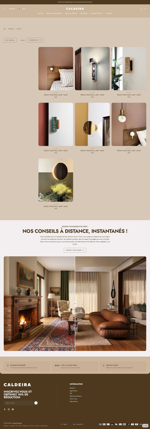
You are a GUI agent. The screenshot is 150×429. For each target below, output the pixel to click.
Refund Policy (74, 401)
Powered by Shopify (17, 423)
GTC (71, 393)
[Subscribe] (36, 402)
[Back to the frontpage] (4, 29)
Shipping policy (25, 425)
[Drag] (75, 303)
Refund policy (6, 425)
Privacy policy (12, 425)
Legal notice (37, 425)
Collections (11, 29)
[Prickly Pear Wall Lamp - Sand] (55, 68)
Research (72, 388)
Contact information (44, 425)
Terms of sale (31, 425)
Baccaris (55, 92)
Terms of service (19, 425)
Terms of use (73, 399)
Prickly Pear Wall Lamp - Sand (56, 95)
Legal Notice (73, 391)
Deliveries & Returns (75, 396)
